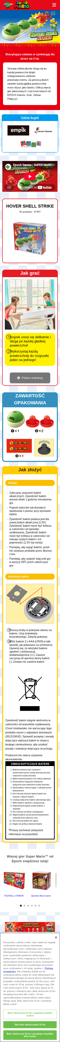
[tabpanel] (14, 882)
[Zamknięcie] (56, 937)
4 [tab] (32, 906)
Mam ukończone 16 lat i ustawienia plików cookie (30, 1014)
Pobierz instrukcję (32, 377)
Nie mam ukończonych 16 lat (30, 1024)
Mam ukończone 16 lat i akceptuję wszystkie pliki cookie (30, 1035)
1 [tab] (21, 906)
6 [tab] (39, 906)
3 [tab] (28, 906)
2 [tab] (25, 906)
